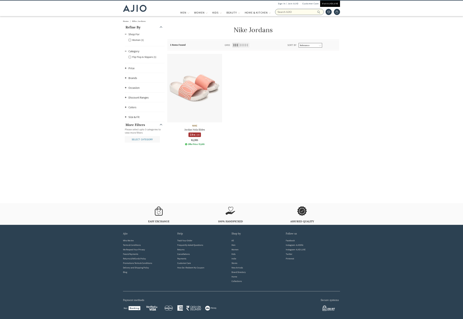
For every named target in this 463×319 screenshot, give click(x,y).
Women (235, 249)
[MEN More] (188, 12)
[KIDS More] (221, 12)
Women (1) (138, 40)
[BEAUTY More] (239, 12)
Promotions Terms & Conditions (137, 263)
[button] (329, 12)
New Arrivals (237, 267)
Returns (180, 249)
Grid (227, 45)
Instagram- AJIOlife (294, 245)
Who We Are (128, 240)
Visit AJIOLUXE (330, 3)
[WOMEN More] (207, 12)
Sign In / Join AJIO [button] (288, 3)
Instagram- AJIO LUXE (295, 249)
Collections (237, 281)
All (233, 240)
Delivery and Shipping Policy (136, 267)
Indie (234, 258)
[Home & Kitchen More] (270, 12)
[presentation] (257, 106)
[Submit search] (320, 12)
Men (233, 245)
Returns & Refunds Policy (134, 258)
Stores (234, 263)
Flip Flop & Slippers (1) (144, 57)
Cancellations (183, 254)
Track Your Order (184, 240)
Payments (181, 258)
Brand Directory (239, 272)
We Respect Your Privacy (134, 249)
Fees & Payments (130, 254)
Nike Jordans (139, 21)
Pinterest (290, 258)
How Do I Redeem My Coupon (190, 267)
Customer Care (310, 3)
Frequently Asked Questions (190, 245)
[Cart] (337, 12)
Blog (125, 272)
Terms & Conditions (132, 245)
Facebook (290, 240)
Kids (233, 254)
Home (126, 21)
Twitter (289, 254)
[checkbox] (145, 39)
